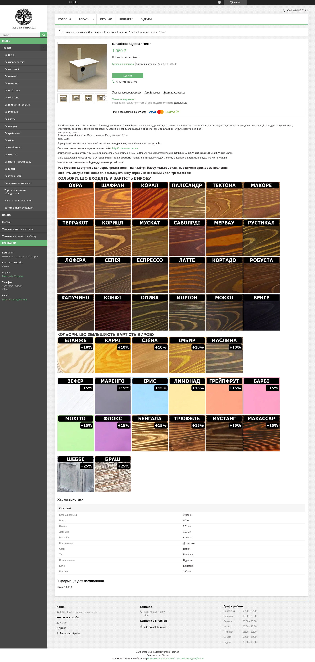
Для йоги (10, 140)
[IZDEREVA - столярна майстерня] (24, 17)
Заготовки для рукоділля (19, 207)
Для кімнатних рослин (17, 104)
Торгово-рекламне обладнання (15, 191)
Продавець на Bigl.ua (158, 655)
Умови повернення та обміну (19, 236)
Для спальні (11, 83)
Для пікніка (11, 154)
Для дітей (10, 119)
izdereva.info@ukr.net (14, 299)
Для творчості (13, 176)
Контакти (126, 19)
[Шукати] (43, 35)
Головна (64, 19)
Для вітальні (12, 69)
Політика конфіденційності (190, 658)
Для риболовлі (13, 133)
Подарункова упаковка (18, 183)
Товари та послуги (74, 31)
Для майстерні (13, 147)
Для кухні (10, 54)
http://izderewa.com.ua (125, 148)
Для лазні (10, 168)
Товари (6, 47)
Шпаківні (109, 31)
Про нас (6, 214)
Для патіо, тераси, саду (18, 161)
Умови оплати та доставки (17, 229)
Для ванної (11, 76)
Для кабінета (12, 90)
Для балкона (12, 97)
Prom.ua (175, 652)
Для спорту (11, 126)
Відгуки (6, 222)
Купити (127, 75)
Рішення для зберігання (18, 200)
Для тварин (11, 111)
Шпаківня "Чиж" (126, 31)
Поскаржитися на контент (160, 658)
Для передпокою (14, 62)
